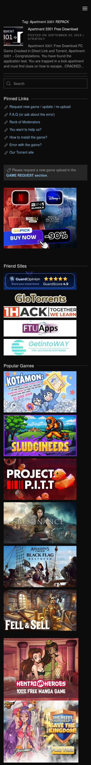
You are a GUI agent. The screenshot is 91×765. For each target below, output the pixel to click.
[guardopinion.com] (40, 280)
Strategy (36, 38)
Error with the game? (25, 144)
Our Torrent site (21, 152)
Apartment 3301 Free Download (53, 28)
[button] (85, 8)
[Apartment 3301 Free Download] (13, 35)
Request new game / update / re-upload (40, 106)
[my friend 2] (40, 297)
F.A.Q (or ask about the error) (32, 114)
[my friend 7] (40, 346)
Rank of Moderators (24, 121)
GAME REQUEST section (26, 175)
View (40, 390)
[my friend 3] (40, 311)
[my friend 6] (40, 327)
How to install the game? (28, 137)
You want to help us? (25, 129)
